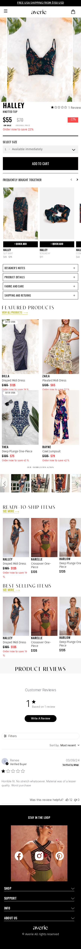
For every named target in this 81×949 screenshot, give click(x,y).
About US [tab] (10, 918)
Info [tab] (7, 908)
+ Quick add (20, 244)
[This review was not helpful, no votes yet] (75, 800)
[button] (5, 483)
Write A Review (40, 718)
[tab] (40, 268)
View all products (12, 312)
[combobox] (64, 745)
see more (8, 511)
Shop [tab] (7, 888)
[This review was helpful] (67, 800)
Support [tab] (10, 898)
